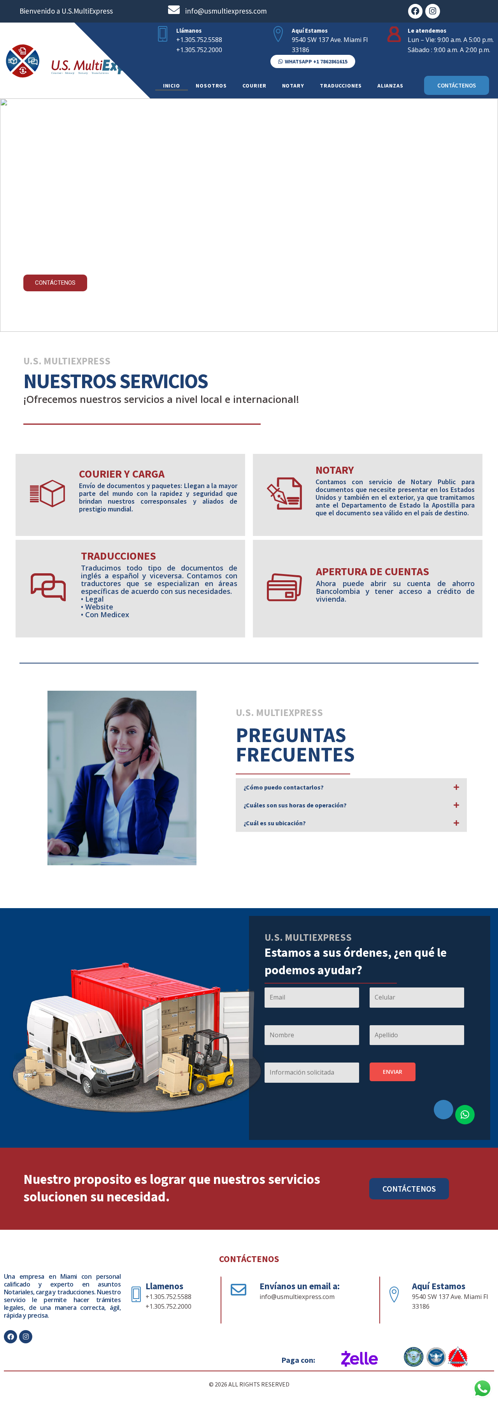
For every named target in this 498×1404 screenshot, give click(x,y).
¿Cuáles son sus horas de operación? (295, 805)
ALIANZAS (390, 85)
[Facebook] (415, 11)
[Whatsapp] (465, 1114)
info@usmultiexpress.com (226, 11)
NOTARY (293, 85)
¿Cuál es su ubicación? (275, 823)
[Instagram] (432, 11)
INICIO (171, 85)
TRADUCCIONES (341, 85)
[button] (312, 61)
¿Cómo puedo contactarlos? (284, 787)
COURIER (254, 85)
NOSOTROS (211, 85)
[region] (249, 215)
